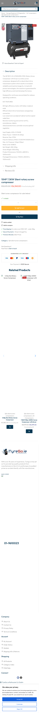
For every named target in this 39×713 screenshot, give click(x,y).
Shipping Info (10, 166)
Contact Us (7, 625)
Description (10, 71)
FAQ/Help (7, 668)
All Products (8, 661)
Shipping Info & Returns (11, 651)
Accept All (19, 699)
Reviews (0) (10, 170)
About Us (7, 621)
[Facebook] (18, 678)
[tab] (19, 71)
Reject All (19, 709)
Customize (19, 704)
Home (3, 13)
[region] (19, 698)
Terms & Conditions (10, 632)
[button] (35, 356)
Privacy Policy (8, 628)
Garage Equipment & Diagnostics (15, 13)
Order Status (8, 645)
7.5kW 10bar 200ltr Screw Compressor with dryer (29, 421)
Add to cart (20, 208)
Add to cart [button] (10, 427)
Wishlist (6, 648)
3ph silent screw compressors (9, 15)
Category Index (9, 665)
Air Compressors (31, 13)
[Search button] (36, 9)
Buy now (20, 217)
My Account (8, 641)
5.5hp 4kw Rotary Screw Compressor (9, 419)
